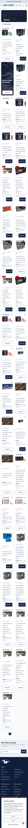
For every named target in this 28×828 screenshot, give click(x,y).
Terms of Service (5, 789)
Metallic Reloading (5, 777)
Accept (13, 816)
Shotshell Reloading (18, 772)
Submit (24, 751)
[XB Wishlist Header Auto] (23, 5)
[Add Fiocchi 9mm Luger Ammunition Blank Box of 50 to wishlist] (12, 533)
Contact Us (3, 786)
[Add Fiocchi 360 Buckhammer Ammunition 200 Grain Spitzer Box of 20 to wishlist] (12, 382)
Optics (2, 774)
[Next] (21, 733)
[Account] (19, 5)
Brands (15, 777)
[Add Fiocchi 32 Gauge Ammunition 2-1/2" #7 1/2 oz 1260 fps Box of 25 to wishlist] (25, 315)
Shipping (3, 791)
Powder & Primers (5, 779)
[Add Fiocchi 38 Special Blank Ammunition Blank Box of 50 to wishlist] (25, 382)
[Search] (16, 5)
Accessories (17, 774)
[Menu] (1, 5)
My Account (3, 794)
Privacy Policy (7, 812)
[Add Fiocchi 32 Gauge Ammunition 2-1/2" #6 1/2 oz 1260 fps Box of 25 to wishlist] (12, 315)
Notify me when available (21, 492)
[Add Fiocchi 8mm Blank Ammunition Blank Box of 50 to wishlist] (12, 454)
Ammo (2, 769)
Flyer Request (17, 794)
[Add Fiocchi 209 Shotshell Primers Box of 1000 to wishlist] (25, 28)
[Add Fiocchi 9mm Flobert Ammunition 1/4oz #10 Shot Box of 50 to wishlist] (12, 497)
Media (15, 786)
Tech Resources (17, 789)
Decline (13, 820)
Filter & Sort (7, 24)
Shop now (7, 92)
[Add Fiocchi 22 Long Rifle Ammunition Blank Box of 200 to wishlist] (12, 98)
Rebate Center (17, 791)
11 (18, 733)
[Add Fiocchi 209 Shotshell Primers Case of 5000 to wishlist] (25, 64)
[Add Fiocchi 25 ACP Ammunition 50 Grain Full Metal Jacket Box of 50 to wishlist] (12, 205)
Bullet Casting (4, 772)
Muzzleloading (17, 769)
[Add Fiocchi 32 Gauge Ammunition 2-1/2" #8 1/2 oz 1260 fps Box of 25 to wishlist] (12, 348)
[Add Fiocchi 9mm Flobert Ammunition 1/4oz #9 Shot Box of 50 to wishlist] (25, 497)
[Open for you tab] (23, 823)
